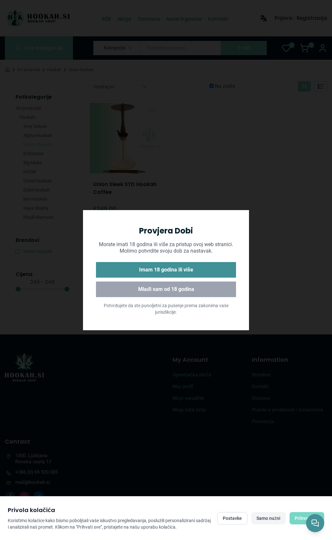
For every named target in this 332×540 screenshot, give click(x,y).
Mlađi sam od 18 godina (166, 289)
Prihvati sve (307, 518)
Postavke (232, 518)
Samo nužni (268, 518)
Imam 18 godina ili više (166, 270)
